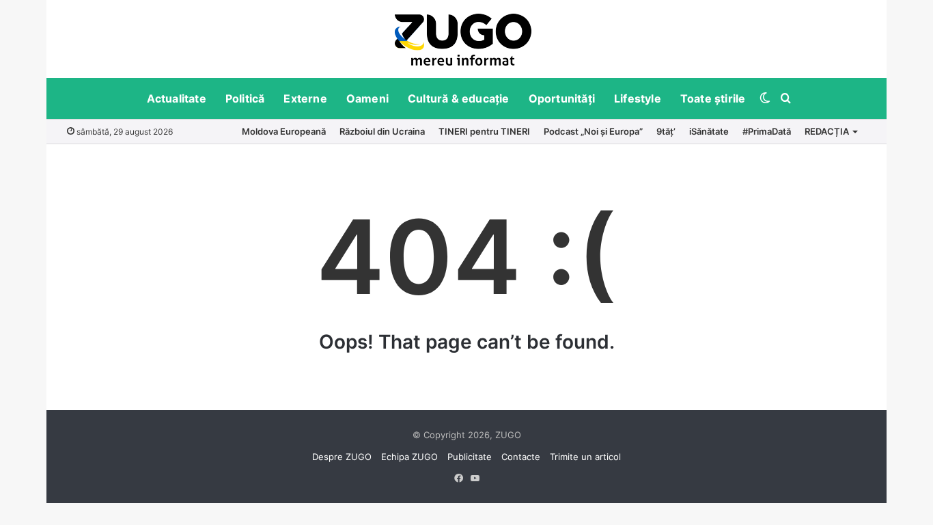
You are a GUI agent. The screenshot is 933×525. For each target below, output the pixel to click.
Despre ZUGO (342, 456)
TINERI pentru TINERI (484, 131)
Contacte (520, 456)
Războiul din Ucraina (382, 131)
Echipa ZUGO (409, 456)
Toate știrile (713, 98)
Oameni (367, 98)
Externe (304, 98)
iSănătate (709, 131)
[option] (463, 39)
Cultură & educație (459, 98)
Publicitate (469, 456)
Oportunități (562, 98)
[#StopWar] (463, 40)
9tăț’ (666, 131)
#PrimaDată (766, 131)
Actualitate (176, 98)
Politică (245, 98)
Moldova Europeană (284, 131)
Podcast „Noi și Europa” (593, 131)
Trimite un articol (585, 456)
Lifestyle (637, 98)
